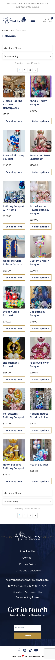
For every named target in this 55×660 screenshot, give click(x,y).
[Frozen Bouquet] (41, 450)
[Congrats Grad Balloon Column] (14, 246)
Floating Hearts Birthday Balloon (39, 415)
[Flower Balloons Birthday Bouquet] (14, 450)
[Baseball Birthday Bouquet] (14, 141)
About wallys (27, 551)
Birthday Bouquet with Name (13, 208)
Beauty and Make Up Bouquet (40, 157)
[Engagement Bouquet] (14, 348)
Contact (27, 557)
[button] (32, 20)
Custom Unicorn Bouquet (39, 262)
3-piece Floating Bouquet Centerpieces (12, 104)
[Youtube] (36, 650)
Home (5, 30)
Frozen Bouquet (39, 464)
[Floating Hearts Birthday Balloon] (41, 399)
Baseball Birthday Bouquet (13, 157)
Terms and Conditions (27, 570)
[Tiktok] (30, 650)
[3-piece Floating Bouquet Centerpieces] (14, 87)
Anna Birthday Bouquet (38, 102)
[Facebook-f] (19, 650)
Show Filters (15, 48)
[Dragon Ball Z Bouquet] (14, 297)
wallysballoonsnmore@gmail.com (27, 580)
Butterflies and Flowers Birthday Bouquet (39, 210)
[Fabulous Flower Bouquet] (41, 348)
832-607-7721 (38, 586)
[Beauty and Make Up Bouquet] (41, 141)
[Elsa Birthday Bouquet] (41, 297)
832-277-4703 (17, 586)
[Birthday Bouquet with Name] (14, 192)
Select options (14, 121)
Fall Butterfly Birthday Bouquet (13, 415)
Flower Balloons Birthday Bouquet (13, 466)
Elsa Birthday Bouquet (37, 313)
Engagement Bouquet (11, 364)
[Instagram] (24, 650)
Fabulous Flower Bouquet (39, 364)
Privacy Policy (27, 564)
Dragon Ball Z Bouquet (11, 313)
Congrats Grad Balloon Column (12, 262)
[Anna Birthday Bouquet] (41, 87)
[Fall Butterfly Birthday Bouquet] (14, 399)
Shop (12, 30)
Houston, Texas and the (27, 592)
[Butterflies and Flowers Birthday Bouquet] (41, 192)
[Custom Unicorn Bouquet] (41, 246)
